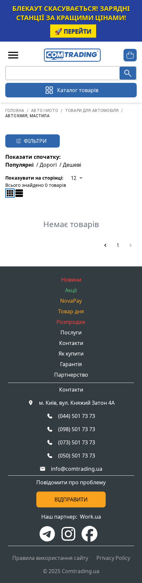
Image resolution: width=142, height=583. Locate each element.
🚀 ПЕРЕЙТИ (73, 31)
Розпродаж (71, 322)
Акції (71, 290)
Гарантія (71, 364)
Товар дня (71, 311)
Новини (71, 279)
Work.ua (90, 516)
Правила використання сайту (50, 558)
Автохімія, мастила (27, 116)
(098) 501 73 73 (76, 429)
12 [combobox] (74, 178)
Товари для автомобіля (92, 110)
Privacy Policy (113, 558)
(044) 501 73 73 (76, 416)
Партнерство (71, 374)
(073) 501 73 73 (76, 442)
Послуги (71, 332)
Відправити (71, 499)
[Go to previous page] (105, 245)
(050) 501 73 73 (76, 455)
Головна (14, 110)
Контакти (71, 343)
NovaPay (71, 300)
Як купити (71, 353)
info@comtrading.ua (76, 468)
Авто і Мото (44, 110)
